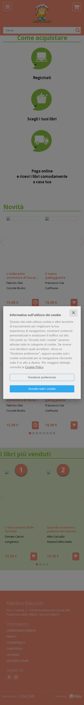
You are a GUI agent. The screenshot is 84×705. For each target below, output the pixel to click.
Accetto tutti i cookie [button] (42, 388)
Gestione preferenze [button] (42, 377)
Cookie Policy (34, 367)
